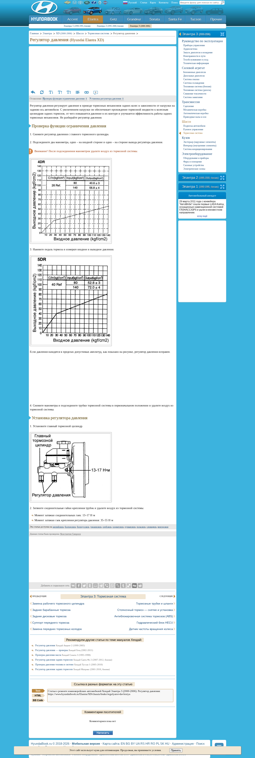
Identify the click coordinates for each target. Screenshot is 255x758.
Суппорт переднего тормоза (50, 622)
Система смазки (191, 79)
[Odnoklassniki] (89, 585)
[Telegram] (101, 585)
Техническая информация (196, 63)
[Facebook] (78, 585)
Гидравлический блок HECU (155, 622)
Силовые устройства (193, 165)
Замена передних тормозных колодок (57, 629)
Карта (153, 2)
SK (162, 743)
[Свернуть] (222, 34)
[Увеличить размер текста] (60, 92)
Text (37, 690)
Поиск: (174, 2)
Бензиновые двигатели (194, 72)
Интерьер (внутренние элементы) (199, 145)
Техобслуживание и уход (195, 59)
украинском (95, 527)
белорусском (83, 527)
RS (142, 743)
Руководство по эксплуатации (202, 41)
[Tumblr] (123, 585)
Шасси (186, 121)
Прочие (216, 19)
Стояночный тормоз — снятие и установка (145, 609)
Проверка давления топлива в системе (69, 664)
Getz (113, 19)
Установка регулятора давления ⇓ (106, 98)
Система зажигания (193, 97)
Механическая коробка (194, 109)
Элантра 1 (77, 26)
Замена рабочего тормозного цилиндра (58, 603)
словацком (151, 527)
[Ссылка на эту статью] (87, 92)
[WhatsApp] (112, 585)
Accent (72, 19)
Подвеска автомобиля (194, 125)
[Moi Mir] (95, 585)
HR (147, 743)
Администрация (183, 743)
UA (138, 743)
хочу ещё (202, 216)
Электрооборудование (197, 153)
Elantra (93, 19)
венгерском (163, 527)
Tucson (195, 19)
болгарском (70, 527)
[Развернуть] (222, 178)
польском (141, 527)
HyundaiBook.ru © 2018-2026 (50, 743)
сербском (107, 527)
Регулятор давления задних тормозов (73, 659)
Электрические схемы (194, 168)
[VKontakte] (73, 585)
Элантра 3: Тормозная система (103, 596)
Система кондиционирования (197, 149)
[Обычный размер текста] (69, 92)
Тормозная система (192, 133)
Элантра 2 (110, 26)
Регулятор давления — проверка (64, 650)
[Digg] (134, 585)
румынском (130, 527)
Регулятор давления (60, 645)
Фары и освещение (192, 161)
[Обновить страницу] (42, 92)
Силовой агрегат (193, 68)
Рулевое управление (193, 129)
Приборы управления (194, 45)
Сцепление (188, 106)
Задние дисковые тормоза (49, 616)
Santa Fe (175, 19)
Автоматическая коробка (195, 113)
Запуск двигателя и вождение (198, 52)
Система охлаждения (193, 83)
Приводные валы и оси (194, 117)
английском (58, 527)
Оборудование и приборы (196, 158)
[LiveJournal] (117, 585)
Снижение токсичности (194, 93)
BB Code (38, 700)
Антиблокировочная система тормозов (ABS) (143, 616)
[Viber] (106, 585)
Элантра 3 (140, 26)
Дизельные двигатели (194, 75)
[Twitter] (84, 585)
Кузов (186, 137)
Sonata (154, 19)
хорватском (118, 527)
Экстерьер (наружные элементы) (199, 142)
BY (133, 743)
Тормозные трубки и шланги (154, 603)
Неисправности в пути (194, 56)
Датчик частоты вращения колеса (151, 629)
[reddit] (140, 585)
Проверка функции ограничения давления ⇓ (65, 98)
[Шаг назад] (33, 92)
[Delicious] (129, 585)
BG (128, 743)
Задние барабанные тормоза (51, 609)
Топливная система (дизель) (197, 90)
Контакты (163, 2)
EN (123, 743)
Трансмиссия (191, 102)
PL (157, 743)
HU (167, 743)
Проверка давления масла (63, 655)
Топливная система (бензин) (197, 86)
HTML (38, 695)
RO (153, 743)
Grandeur (134, 19)
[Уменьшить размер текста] (51, 92)
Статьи (143, 2)
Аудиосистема (190, 49)
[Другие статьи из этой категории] (78, 92)
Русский (132, 2)
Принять (176, 750)
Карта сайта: (111, 743)
